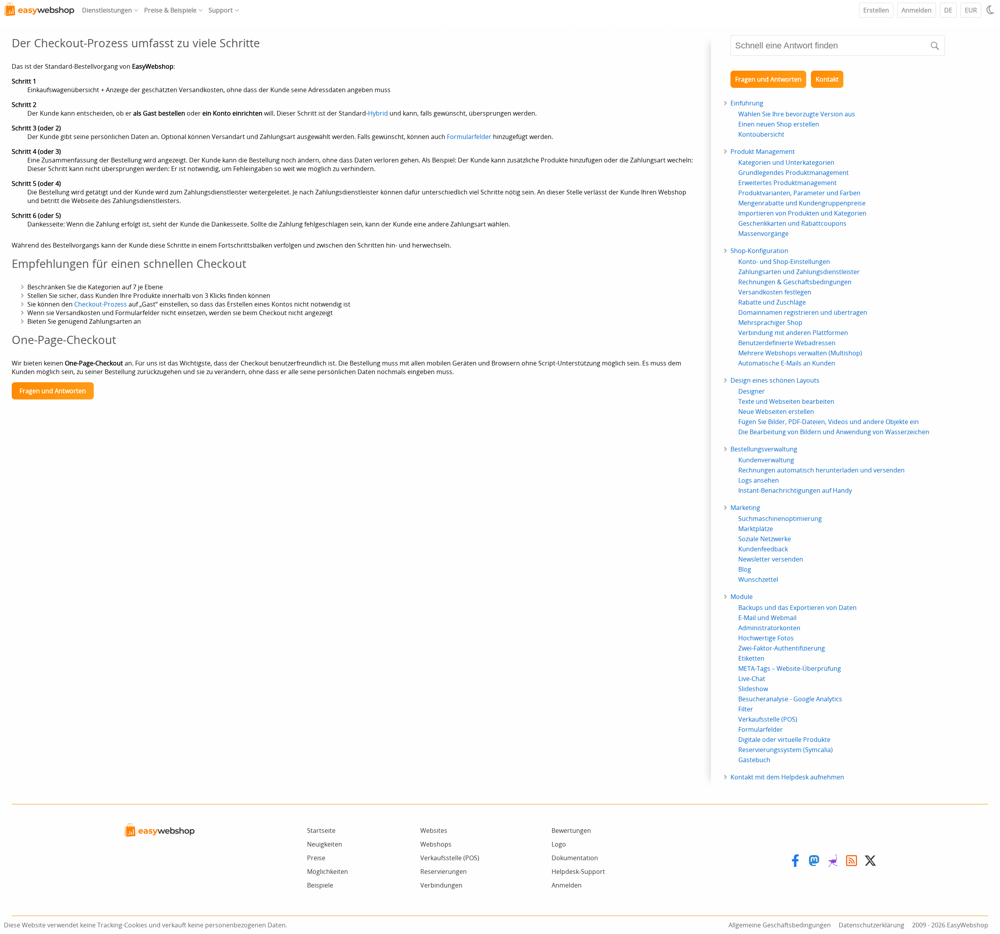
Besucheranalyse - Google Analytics (790, 699)
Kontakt (827, 79)
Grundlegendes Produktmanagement (793, 172)
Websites (433, 830)
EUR (971, 10)
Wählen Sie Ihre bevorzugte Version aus (796, 114)
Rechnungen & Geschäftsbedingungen (795, 282)
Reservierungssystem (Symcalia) (785, 749)
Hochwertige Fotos (766, 638)
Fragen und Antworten (53, 391)
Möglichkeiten (327, 871)
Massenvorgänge (763, 233)
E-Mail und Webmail (767, 617)
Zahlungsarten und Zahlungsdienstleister (799, 271)
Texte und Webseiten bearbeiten (786, 401)
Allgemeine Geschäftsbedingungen (780, 925)
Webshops (436, 844)
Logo (559, 844)
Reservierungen (443, 871)
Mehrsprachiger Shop (770, 322)
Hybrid (378, 113)
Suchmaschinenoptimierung (780, 518)
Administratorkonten (769, 628)
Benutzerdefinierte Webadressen (787, 343)
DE (948, 10)
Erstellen (876, 10)
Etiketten (751, 658)
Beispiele (320, 885)
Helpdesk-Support (578, 871)
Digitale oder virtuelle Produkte (784, 739)
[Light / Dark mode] (991, 10)
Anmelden (917, 10)
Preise (316, 858)
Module (741, 596)
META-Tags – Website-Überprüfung (789, 668)
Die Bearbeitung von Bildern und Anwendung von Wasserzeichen (833, 432)
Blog (744, 569)
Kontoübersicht (761, 134)
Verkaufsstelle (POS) (767, 719)
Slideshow (753, 688)
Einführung (746, 103)
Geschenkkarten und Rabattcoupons (792, 223)
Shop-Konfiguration (759, 250)
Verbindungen (441, 885)
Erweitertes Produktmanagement (787, 182)
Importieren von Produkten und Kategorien (802, 213)
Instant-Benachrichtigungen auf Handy (795, 490)
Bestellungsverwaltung (763, 449)
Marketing (745, 507)
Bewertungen (571, 830)
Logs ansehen (758, 480)
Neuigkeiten (324, 844)
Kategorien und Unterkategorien (786, 162)
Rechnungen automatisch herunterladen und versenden (821, 470)
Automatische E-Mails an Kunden (786, 363)
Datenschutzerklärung (871, 925)
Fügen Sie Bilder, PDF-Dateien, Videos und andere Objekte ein (828, 421)
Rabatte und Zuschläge (772, 302)
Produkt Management (762, 151)
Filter (745, 709)
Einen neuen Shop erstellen (778, 124)
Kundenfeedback (763, 549)
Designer (751, 391)
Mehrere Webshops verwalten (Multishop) (800, 353)
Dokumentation (575, 858)
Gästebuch (754, 760)
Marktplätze (755, 528)
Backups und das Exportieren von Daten (797, 607)
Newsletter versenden (770, 559)
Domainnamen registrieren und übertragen (802, 312)
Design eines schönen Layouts (775, 380)
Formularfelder (469, 136)
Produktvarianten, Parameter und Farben (799, 193)
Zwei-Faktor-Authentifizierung (781, 648)
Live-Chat (751, 678)
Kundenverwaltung (766, 460)
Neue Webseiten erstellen (776, 411)
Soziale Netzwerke (764, 539)
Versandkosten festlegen (774, 292)
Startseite (321, 830)
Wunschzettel (758, 579)
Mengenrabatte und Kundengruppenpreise (802, 203)
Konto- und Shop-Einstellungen (784, 261)
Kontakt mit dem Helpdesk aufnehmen (787, 777)
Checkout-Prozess (100, 304)
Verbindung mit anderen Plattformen (793, 332)
